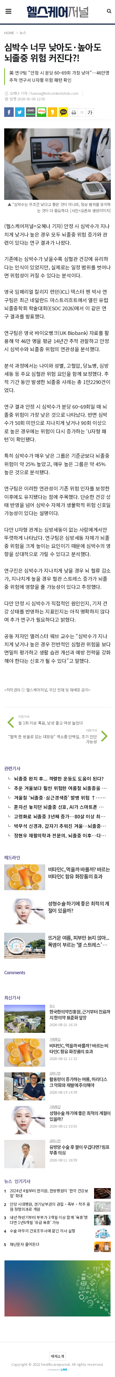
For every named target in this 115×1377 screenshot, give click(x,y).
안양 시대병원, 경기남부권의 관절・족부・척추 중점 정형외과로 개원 (50, 1206)
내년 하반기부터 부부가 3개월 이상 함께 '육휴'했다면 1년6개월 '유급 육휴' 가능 (49, 1219)
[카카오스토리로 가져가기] (52, 112)
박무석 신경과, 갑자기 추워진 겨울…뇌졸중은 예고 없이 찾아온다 (59, 825)
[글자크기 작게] (82, 112)
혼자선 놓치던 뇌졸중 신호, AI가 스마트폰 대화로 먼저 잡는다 (60, 806)
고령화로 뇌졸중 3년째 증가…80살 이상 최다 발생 (59, 816)
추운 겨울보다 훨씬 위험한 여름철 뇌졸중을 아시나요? (60, 787)
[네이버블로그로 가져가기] (41, 112)
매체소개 (57, 1356)
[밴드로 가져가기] (30, 112)
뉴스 (23, 32)
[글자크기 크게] (90, 112)
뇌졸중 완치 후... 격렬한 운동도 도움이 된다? (59, 778)
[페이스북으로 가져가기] (9, 112)
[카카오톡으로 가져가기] (63, 112)
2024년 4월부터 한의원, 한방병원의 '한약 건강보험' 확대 (49, 1193)
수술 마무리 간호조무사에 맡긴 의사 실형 (42, 1230)
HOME (9, 32)
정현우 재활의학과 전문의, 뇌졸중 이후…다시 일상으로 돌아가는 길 (59, 835)
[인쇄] (74, 112)
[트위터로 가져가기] (20, 112)
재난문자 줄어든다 (24, 1244)
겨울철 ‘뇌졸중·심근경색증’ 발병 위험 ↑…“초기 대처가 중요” (60, 797)
